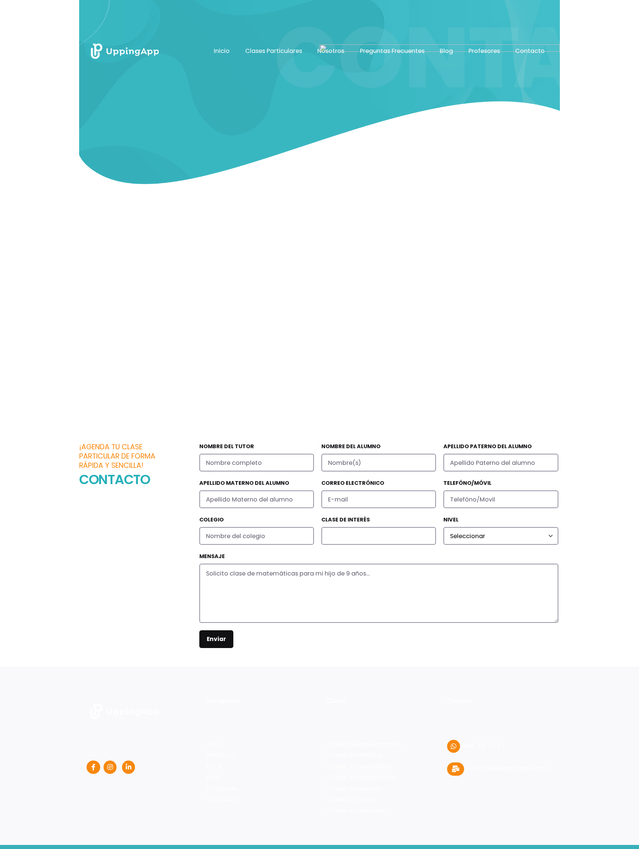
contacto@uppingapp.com (506, 768)
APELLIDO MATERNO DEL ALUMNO (244, 483)
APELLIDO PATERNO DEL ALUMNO (487, 446)
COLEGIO (211, 519)
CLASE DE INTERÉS (345, 519)
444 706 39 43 (482, 746)
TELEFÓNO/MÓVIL (467, 483)
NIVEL (451, 519)
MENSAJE (212, 556)
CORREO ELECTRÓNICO (352, 483)
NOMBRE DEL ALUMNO (351, 446)
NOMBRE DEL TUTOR (226, 446)
